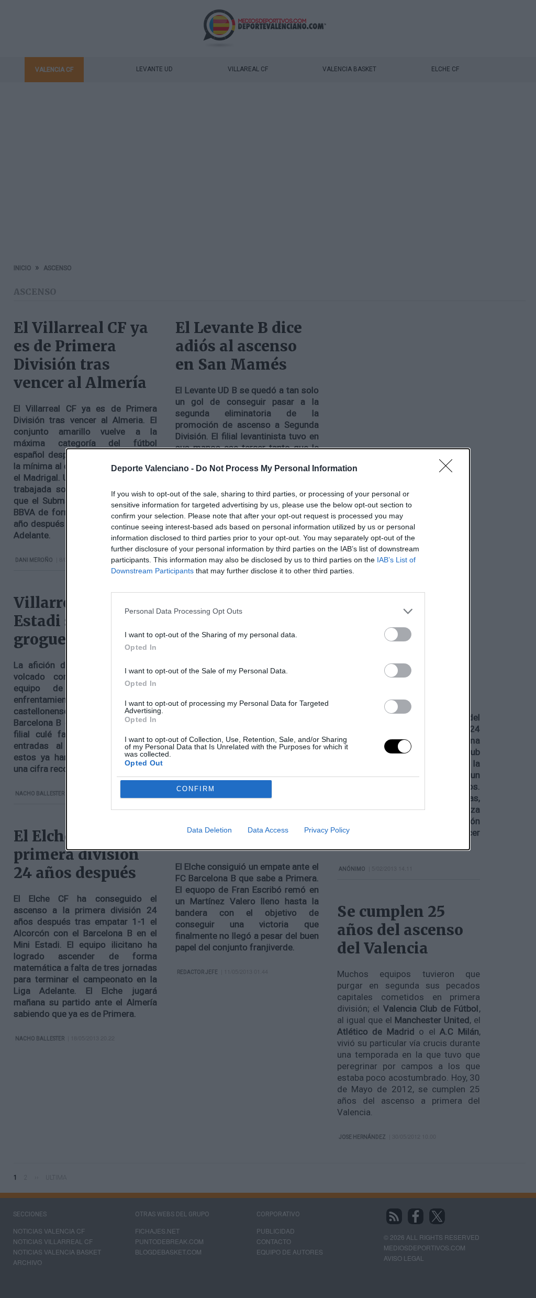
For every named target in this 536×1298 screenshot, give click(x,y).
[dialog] (268, 649)
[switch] (397, 634)
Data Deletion (209, 830)
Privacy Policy (327, 830)
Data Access (268, 830)
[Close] (449, 469)
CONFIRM (195, 789)
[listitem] (268, 611)
